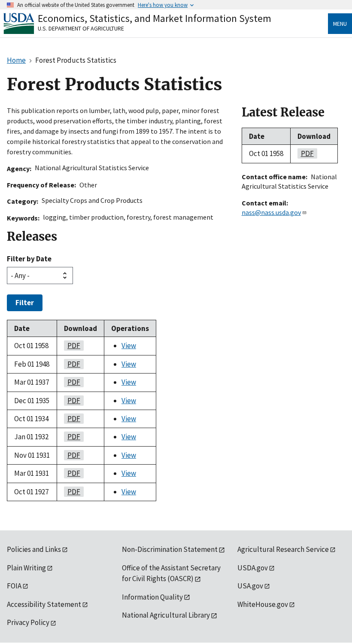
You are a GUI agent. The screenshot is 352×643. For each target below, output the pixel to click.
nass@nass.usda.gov (271, 212)
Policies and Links (34, 549)
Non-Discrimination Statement (170, 549)
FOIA (14, 586)
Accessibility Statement (44, 604)
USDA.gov (252, 568)
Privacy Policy (28, 622)
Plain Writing (26, 568)
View (128, 345)
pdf (72, 345)
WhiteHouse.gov (262, 604)
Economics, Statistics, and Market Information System (154, 18)
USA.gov (250, 586)
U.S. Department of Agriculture (81, 28)
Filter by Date (29, 258)
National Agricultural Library (166, 615)
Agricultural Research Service (283, 549)
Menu (340, 24)
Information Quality (152, 597)
